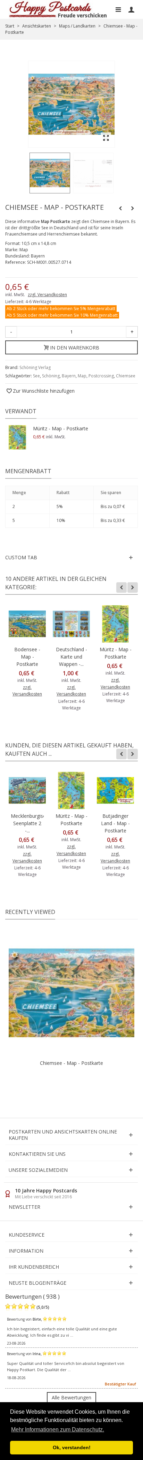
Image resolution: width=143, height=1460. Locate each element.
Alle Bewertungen (71, 1397)
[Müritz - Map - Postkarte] (17, 437)
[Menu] (118, 9)
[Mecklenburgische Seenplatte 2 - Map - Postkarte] (27, 790)
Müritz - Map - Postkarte (60, 428)
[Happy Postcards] (58, 9)
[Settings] (131, 9)
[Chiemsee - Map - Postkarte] (50, 173)
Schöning (51, 376)
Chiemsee (125, 376)
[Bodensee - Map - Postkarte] (27, 624)
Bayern (69, 376)
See (36, 376)
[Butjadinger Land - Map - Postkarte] (115, 790)
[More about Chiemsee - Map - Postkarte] (71, 993)
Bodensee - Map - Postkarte (27, 656)
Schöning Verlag (35, 367)
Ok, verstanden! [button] (72, 1447)
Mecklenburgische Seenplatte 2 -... (27, 823)
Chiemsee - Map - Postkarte (71, 1063)
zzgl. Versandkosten (47, 295)
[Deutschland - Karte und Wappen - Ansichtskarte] (71, 624)
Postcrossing (101, 376)
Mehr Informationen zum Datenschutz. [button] (57, 1429)
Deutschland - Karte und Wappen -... (71, 656)
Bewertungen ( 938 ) (32, 1296)
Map (82, 376)
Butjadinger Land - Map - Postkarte (115, 823)
